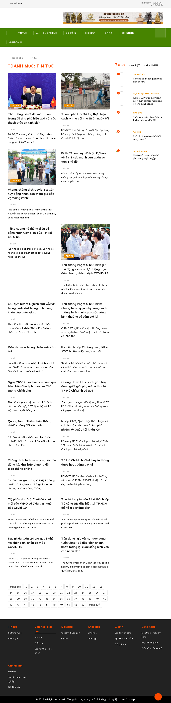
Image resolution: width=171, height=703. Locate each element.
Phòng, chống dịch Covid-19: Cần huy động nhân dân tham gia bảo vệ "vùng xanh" (31, 194)
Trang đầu (15, 586)
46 (39, 604)
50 (68, 604)
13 (101, 586)
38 (82, 598)
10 (79, 586)
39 (90, 598)
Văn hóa (39, 637)
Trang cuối (94, 604)
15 (18, 592)
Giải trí (108, 33)
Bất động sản (140, 151)
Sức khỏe (92, 633)
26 (97, 592)
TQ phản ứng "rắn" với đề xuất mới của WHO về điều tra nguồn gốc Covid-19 (30, 503)
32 (39, 598)
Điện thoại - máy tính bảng (146, 94)
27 (104, 592)
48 (54, 604)
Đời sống (71, 33)
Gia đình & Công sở (70, 633)
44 (25, 604)
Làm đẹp (92, 638)
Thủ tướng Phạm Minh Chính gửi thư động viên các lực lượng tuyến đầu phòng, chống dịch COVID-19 (84, 269)
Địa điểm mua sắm (124, 638)
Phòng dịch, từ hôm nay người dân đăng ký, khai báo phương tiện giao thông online (32, 464)
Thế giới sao (121, 644)
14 (11, 592)
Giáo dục (137, 113)
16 (25, 592)
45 (32, 604)
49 (61, 604)
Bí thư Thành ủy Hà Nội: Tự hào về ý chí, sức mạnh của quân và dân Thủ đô (83, 157)
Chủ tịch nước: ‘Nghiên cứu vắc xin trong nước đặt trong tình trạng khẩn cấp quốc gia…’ (31, 308)
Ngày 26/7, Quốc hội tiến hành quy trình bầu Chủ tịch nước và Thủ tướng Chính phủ (32, 386)
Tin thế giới (139, 74)
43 (18, 604)
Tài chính (137, 132)
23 (75, 592)
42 (11, 604)
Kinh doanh (15, 42)
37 (75, 598)
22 (68, 592)
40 (97, 598)
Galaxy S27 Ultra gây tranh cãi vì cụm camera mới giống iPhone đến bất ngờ (147, 100)
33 (47, 598)
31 (32, 598)
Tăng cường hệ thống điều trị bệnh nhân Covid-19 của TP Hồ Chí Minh (30, 233)
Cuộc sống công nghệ (151, 648)
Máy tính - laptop (149, 642)
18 (39, 592)
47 (47, 604)
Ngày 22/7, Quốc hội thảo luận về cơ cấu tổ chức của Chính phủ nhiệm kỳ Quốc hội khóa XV (84, 425)
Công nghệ (128, 33)
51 (75, 604)
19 (47, 592)
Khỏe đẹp (90, 33)
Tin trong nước (14, 633)
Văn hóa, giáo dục (46, 33)
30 (25, 598)
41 (104, 598)
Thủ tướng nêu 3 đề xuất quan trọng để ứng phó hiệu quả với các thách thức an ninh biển (32, 118)
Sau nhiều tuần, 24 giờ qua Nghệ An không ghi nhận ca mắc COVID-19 (30, 543)
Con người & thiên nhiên (43, 651)
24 (82, 592)
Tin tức (22, 33)
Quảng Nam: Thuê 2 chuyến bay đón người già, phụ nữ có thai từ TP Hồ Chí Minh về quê (83, 386)
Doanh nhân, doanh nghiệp (17, 679)
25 (90, 592)
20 (54, 592)
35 (61, 598)
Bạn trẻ (64, 638)
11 (86, 586)
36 (68, 598)
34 (54, 598)
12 (93, 586)
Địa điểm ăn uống (123, 633)
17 (32, 592)
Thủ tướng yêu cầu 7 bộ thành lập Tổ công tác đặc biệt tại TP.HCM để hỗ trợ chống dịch (85, 503)
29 (18, 598)
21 (61, 592)
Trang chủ (17, 57)
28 (11, 598)
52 (82, 604)
